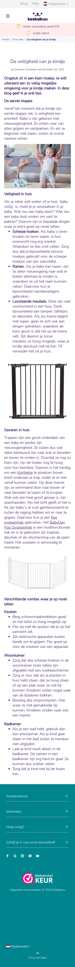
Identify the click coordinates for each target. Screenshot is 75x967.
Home (5, 39)
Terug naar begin (37, 957)
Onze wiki (17, 39)
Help (35, 3)
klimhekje (25, 472)
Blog (24, 3)
